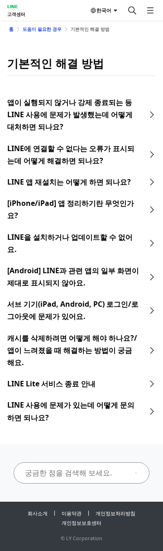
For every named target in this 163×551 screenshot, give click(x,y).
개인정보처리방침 (115, 513)
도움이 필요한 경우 (42, 29)
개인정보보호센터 (81, 522)
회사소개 (38, 513)
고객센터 (16, 14)
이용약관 (72, 513)
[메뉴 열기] (150, 10)
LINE (12, 6)
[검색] (132, 10)
